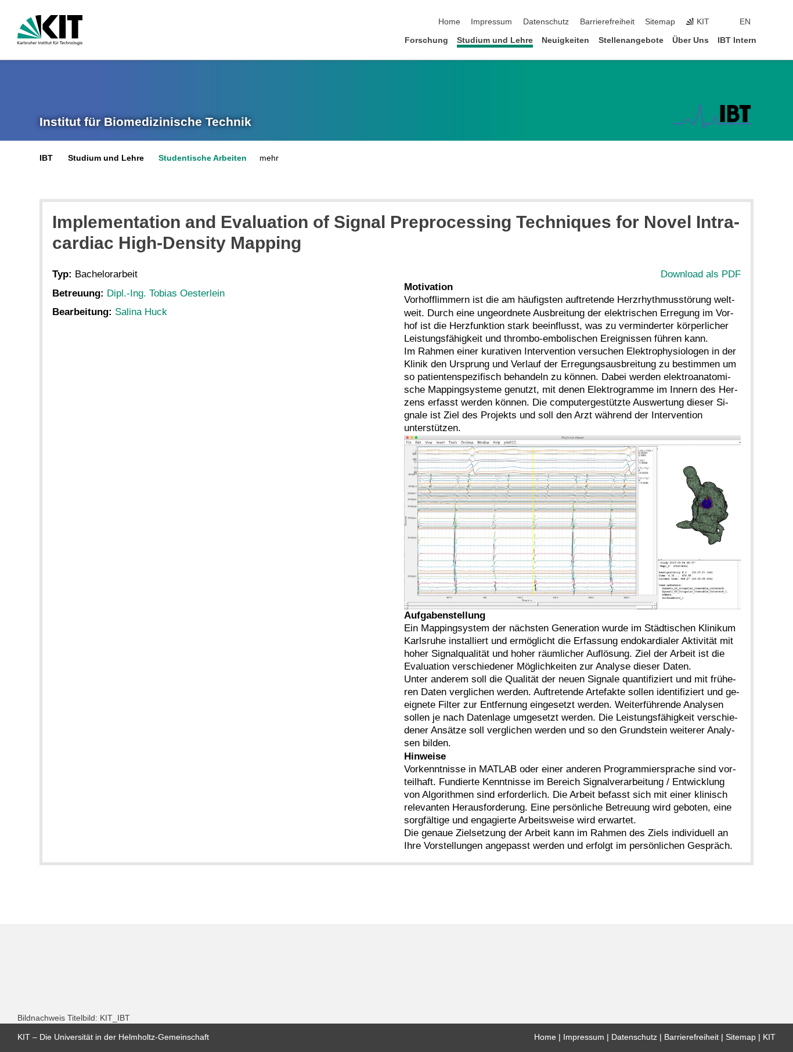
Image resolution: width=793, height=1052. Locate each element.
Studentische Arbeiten (202, 158)
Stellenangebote (631, 40)
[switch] (772, 22)
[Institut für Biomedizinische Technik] (713, 116)
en (745, 21)
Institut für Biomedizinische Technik (145, 122)
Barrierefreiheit (607, 21)
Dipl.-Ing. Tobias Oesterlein (166, 293)
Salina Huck (141, 311)
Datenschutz (546, 21)
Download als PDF (701, 274)
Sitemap (660, 21)
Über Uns (690, 40)
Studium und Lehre (495, 40)
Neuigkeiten (565, 40)
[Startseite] (772, 40)
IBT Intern (737, 40)
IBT (46, 158)
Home (449, 21)
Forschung (426, 40)
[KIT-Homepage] (50, 30)
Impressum (491, 21)
